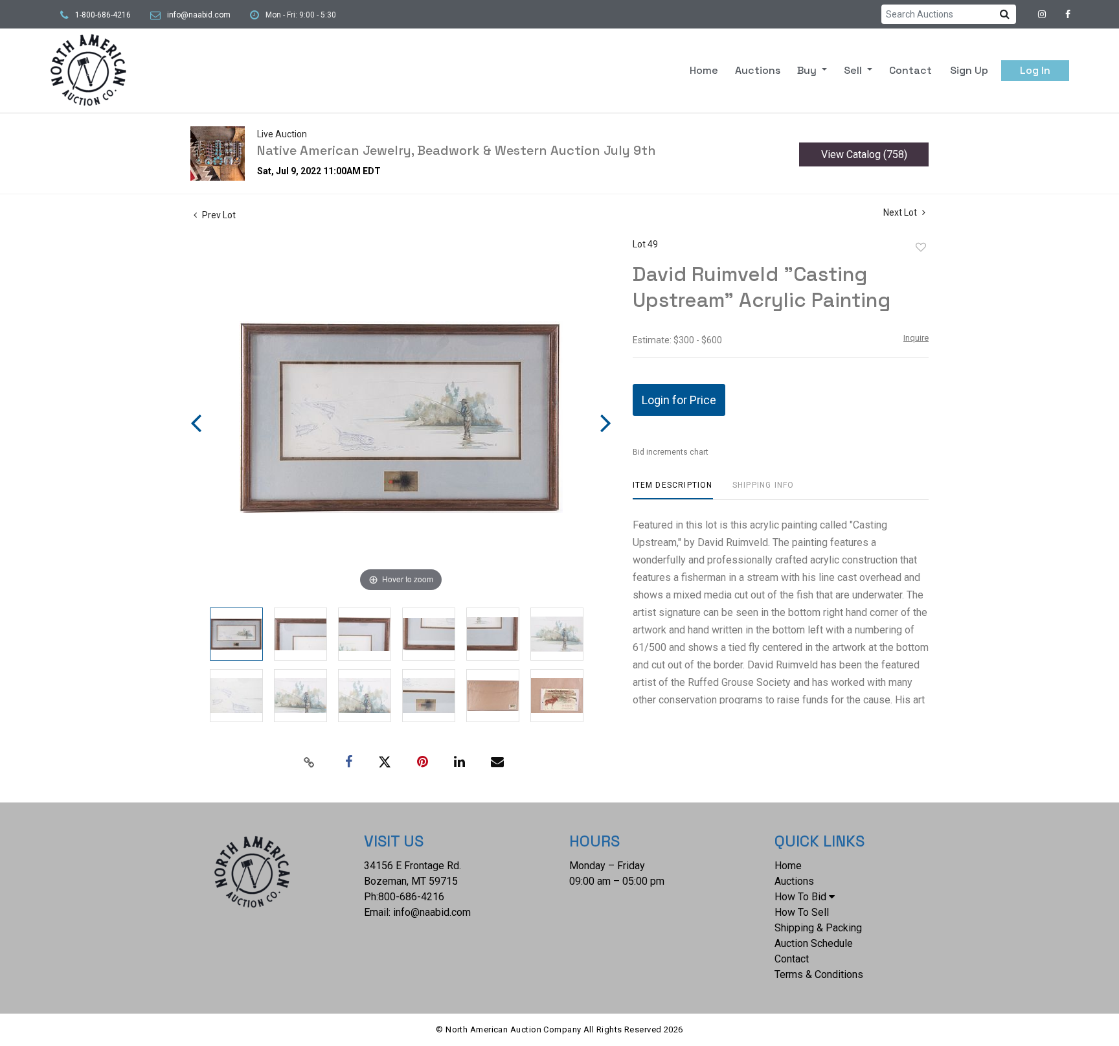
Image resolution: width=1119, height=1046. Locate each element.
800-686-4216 (411, 897)
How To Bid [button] (800, 897)
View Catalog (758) (864, 154)
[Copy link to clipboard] (309, 762)
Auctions (757, 70)
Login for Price (679, 400)
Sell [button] (854, 70)
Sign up (969, 70)
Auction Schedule (813, 943)
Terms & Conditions (818, 974)
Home (704, 70)
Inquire (916, 338)
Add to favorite (921, 247)
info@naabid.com (199, 14)
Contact (910, 70)
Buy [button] (808, 70)
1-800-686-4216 (103, 14)
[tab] (673, 490)
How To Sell (801, 912)
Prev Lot (218, 215)
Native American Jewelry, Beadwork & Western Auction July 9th (456, 150)
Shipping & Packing (818, 928)
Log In (1035, 70)
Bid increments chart (670, 452)
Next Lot (901, 212)
